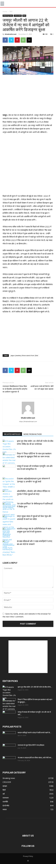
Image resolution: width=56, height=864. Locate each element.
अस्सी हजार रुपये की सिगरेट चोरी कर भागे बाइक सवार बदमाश (41, 387)
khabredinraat (10, 34)
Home (5, 11)
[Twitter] (11, 40)
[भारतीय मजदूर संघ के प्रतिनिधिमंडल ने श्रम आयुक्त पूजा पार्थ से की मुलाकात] (9, 538)
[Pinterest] (17, 40)
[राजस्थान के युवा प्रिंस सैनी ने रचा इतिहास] (9, 748)
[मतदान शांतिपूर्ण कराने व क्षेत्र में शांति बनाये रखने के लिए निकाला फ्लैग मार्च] (9, 735)
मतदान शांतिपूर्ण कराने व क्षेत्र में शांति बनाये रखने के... (34, 733)
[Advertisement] (28, 94)
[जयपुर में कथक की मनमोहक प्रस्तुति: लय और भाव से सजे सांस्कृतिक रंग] (9, 469)
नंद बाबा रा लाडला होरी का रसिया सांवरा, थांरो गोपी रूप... (35, 758)
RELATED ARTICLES (12, 434)
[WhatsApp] (23, 40)
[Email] (29, 40)
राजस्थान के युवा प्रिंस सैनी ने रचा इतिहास (31, 745)
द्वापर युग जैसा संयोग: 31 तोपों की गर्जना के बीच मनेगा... (35, 687)
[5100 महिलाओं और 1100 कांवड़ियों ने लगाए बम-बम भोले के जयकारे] (9, 548)
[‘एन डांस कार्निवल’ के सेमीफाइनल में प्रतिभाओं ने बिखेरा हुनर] (9, 510)
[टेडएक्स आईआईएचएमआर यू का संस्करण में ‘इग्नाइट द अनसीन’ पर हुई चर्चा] (9, 484)
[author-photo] (28, 414)
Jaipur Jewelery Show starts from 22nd (24, 355)
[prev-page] (4, 554)
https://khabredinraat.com (28, 421)
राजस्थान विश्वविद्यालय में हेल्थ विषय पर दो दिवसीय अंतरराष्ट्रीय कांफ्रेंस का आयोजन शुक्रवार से (15, 389)
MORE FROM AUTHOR (33, 434)
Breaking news (7, 16)
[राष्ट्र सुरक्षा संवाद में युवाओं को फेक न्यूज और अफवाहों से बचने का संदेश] (9, 526)
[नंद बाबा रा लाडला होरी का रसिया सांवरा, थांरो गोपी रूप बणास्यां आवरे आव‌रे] (9, 760)
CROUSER (17, 16)
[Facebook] (5, 40)
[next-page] (8, 554)
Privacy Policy (28, 856)
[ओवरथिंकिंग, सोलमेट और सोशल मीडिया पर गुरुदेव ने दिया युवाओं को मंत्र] (9, 499)
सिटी (11, 11)
